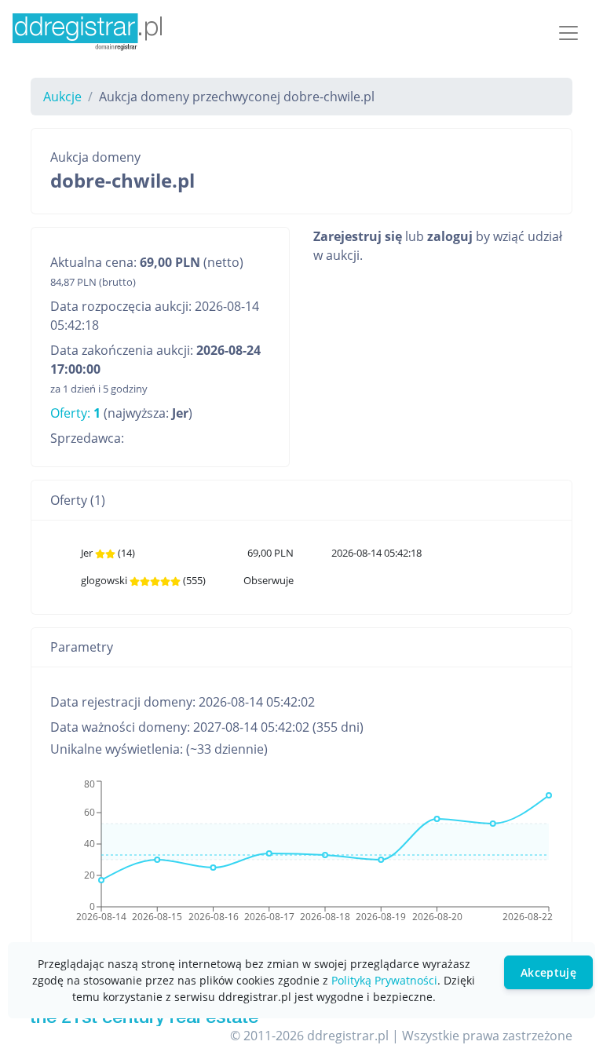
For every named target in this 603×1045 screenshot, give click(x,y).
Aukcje (62, 96)
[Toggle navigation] (568, 33)
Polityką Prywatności (384, 980)
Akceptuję (548, 972)
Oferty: (75, 413)
